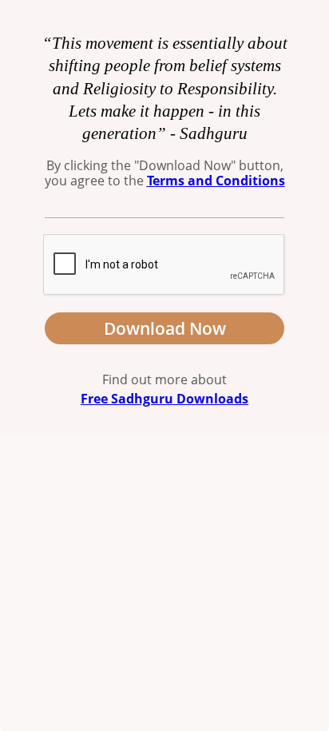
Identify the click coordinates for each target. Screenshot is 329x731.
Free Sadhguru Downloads (164, 398)
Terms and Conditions (216, 180)
